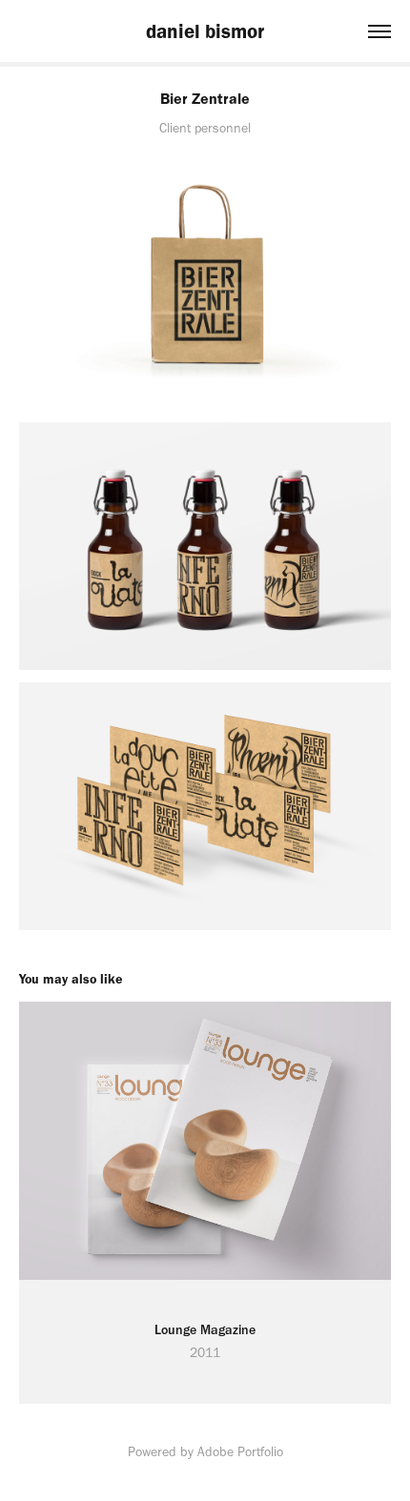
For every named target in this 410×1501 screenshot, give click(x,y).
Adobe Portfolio (240, 1452)
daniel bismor (205, 31)
